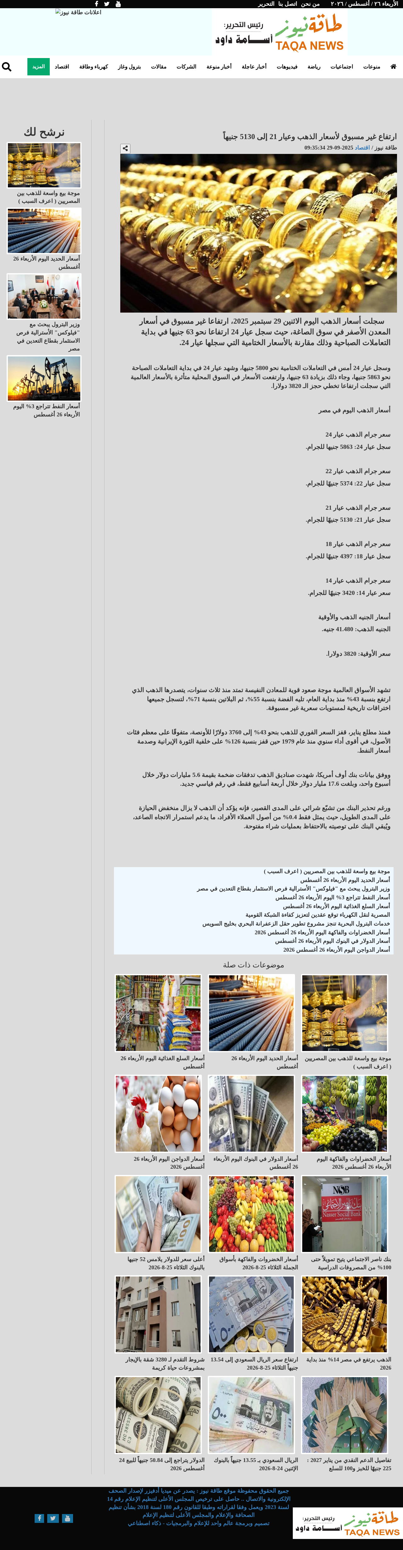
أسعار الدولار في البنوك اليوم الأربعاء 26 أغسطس (332, 941)
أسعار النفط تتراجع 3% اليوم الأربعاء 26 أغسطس (332, 897)
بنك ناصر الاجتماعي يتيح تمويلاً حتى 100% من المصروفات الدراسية (351, 1263)
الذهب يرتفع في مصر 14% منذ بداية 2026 (348, 1363)
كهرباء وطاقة (93, 67)
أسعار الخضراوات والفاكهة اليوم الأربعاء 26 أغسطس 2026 (322, 932)
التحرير (266, 4)
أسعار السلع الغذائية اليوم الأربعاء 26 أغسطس (336, 906)
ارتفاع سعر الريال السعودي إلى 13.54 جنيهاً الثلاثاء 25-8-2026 (254, 1363)
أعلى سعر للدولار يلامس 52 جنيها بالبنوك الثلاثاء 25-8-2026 (166, 1263)
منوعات (371, 67)
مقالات (159, 67)
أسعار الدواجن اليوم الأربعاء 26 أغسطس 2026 (336, 950)
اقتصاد (62, 67)
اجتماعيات (342, 67)
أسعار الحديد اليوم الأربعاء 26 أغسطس (345, 880)
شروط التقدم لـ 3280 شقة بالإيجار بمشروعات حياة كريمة (165, 1363)
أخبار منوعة (219, 67)
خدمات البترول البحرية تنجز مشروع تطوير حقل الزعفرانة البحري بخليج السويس (296, 923)
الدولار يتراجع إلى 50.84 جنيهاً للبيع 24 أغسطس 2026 (162, 1464)
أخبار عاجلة (254, 67)
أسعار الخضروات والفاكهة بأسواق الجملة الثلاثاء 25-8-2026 (258, 1263)
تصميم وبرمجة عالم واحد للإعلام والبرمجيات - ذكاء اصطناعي (199, 1523)
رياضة (314, 67)
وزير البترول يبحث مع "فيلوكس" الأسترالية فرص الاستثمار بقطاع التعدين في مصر (293, 888)
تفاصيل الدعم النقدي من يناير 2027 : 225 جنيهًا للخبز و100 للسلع (349, 1464)
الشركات (186, 67)
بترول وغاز (129, 67)
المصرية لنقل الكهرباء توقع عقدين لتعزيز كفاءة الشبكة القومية (318, 915)
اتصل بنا (287, 4)
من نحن (310, 4)
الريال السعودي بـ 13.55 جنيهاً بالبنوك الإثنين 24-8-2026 (256, 1464)
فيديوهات (287, 67)
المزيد (38, 66)
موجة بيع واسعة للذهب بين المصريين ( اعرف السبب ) (327, 871)
